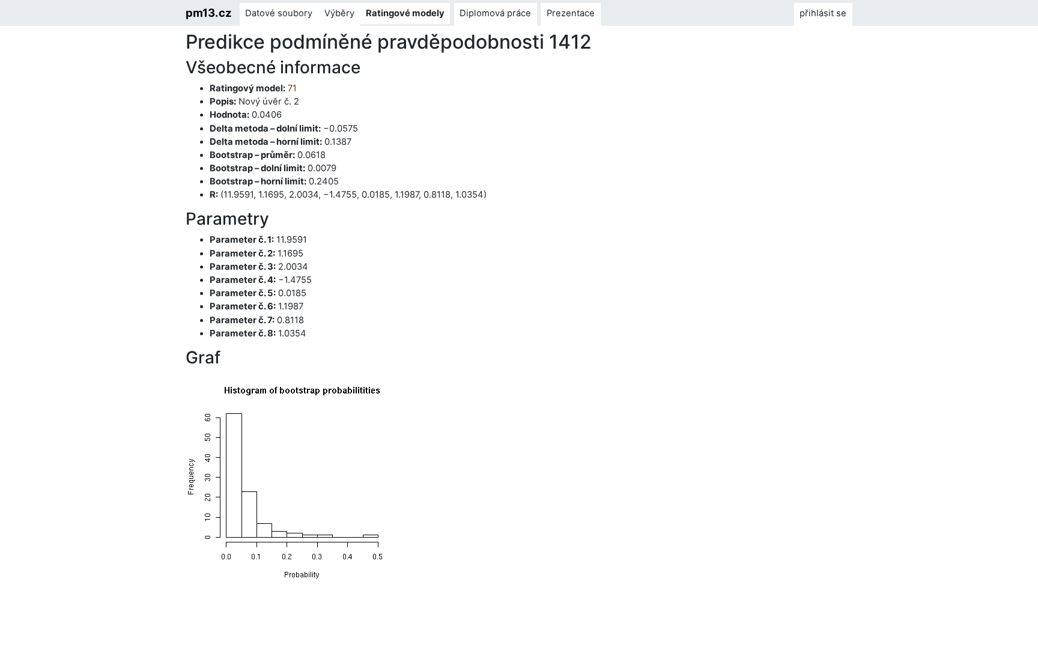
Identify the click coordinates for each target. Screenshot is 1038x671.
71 (292, 88)
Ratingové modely (405, 13)
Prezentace (571, 13)
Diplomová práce (495, 13)
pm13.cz (209, 12)
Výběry (339, 13)
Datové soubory (278, 13)
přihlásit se (823, 13)
